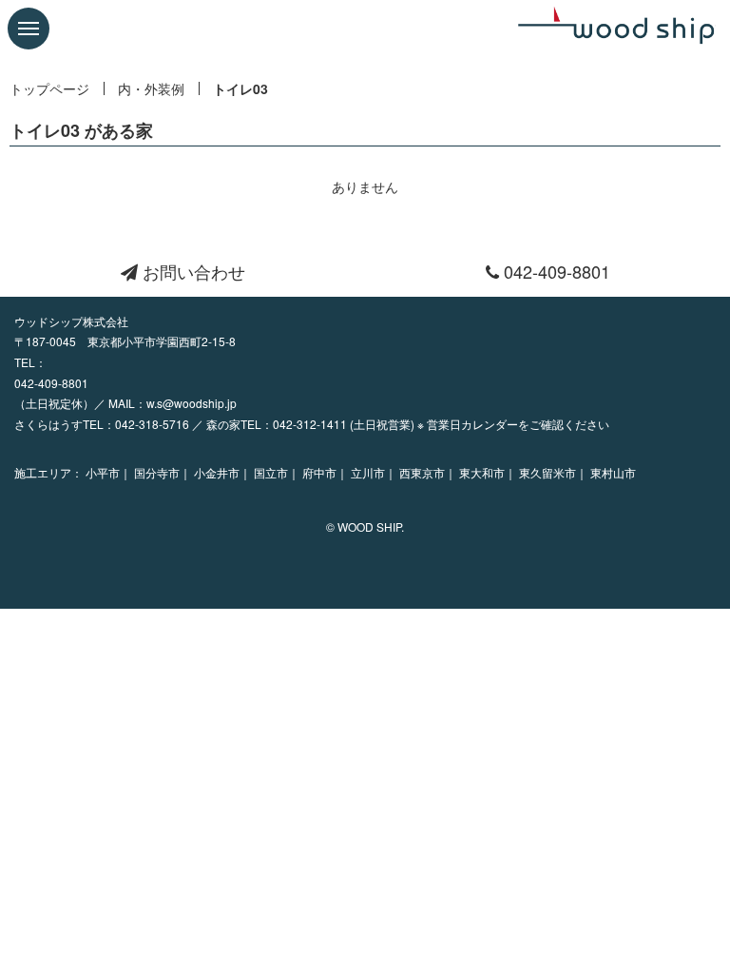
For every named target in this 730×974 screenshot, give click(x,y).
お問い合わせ (191, 271)
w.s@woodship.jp (191, 403)
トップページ (49, 88)
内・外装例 (151, 88)
